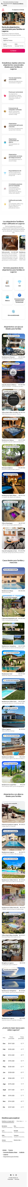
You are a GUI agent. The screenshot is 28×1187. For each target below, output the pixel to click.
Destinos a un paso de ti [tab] (8, 1121)
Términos (16, 1179)
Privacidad (10, 1179)
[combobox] (13, 40)
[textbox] (7, 46)
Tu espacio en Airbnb (18, 10)
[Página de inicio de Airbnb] (3, 9)
